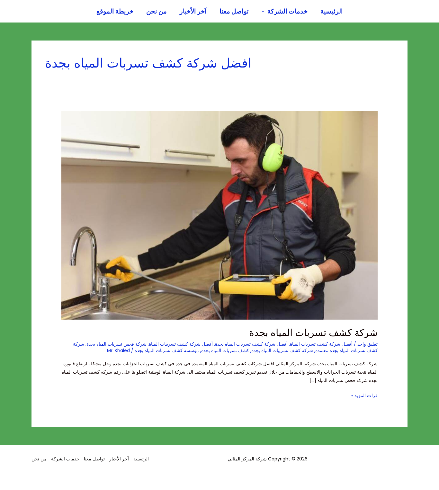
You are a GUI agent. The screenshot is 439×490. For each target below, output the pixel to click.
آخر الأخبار (193, 11)
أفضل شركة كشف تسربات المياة (321, 344)
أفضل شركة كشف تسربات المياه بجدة (251, 344)
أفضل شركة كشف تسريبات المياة (181, 344)
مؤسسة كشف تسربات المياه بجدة (167, 350)
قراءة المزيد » (364, 395)
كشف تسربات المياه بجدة (225, 350)
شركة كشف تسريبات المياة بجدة (282, 350)
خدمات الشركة (287, 11)
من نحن (156, 11)
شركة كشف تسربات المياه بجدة (313, 333)
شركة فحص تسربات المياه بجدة (116, 344)
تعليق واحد (367, 344)
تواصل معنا (234, 11)
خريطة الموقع (114, 11)
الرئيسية (331, 11)
